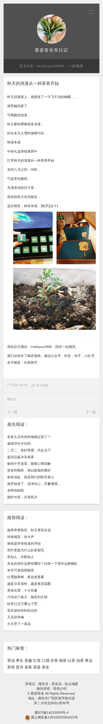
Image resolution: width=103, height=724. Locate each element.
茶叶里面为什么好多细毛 (25, 550)
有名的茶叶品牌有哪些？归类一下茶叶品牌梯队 (42, 563)
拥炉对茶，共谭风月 (22, 497)
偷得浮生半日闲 (19, 443)
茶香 (28, 667)
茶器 (37, 667)
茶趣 (28, 660)
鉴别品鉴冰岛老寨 (20, 457)
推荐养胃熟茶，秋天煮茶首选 (29, 530)
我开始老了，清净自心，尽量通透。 (34, 484)
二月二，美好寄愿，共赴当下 (29, 450)
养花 (88, 660)
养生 (19, 660)
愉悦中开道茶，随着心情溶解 (29, 464)
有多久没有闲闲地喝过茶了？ (29, 437)
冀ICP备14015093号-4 (51, 712)
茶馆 (11, 667)
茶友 (45, 667)
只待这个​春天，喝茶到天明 (27, 597)
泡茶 (80, 660)
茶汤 (11, 660)
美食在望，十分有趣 (22, 590)
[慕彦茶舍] (51, 29)
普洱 (19, 667)
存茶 (54, 660)
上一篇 (12, 412)
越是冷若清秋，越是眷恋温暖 (29, 584)
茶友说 (57, 684)
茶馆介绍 (60, 689)
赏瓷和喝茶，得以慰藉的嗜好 (29, 470)
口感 (45, 660)
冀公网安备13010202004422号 (54, 717)
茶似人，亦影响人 (20, 557)
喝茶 (63, 660)
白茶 (71, 660)
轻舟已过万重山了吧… (24, 604)
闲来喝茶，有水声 (20, 537)
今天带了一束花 (19, 624)
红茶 (37, 660)
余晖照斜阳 (15, 490)
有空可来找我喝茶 (20, 570)
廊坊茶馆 (43, 689)
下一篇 (91, 412)
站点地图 (71, 684)
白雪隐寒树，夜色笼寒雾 (25, 577)
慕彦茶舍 (44, 50)
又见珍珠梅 (15, 617)
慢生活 (11, 399)
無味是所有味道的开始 (24, 543)
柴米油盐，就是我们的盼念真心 (30, 477)
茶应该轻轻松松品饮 (22, 610)
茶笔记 (30, 684)
